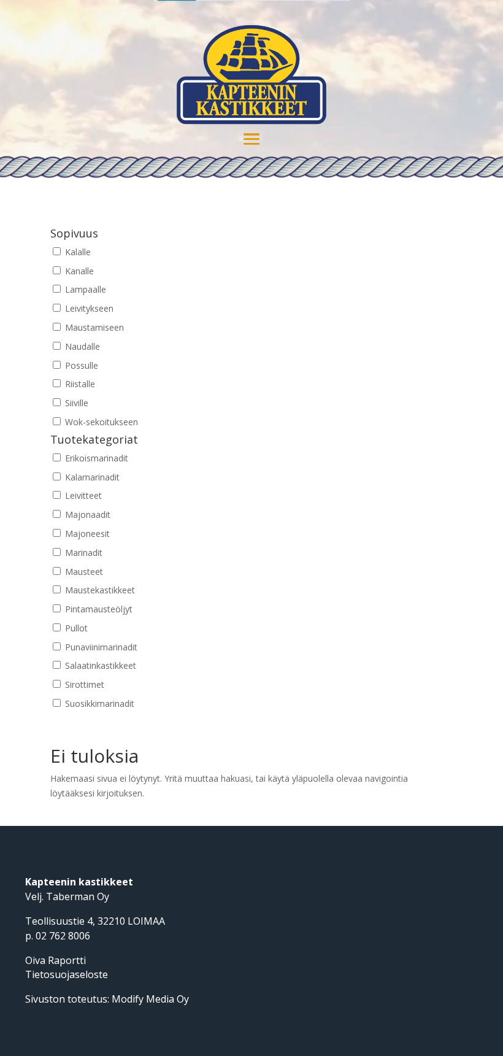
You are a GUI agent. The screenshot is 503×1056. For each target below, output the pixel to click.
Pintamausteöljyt (97, 609)
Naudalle (81, 346)
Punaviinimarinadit (100, 647)
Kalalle (77, 252)
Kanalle (78, 271)
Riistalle (79, 384)
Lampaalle (84, 289)
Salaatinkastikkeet (99, 665)
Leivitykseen (88, 308)
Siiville (75, 403)
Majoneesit (86, 533)
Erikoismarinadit (95, 458)
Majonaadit (86, 514)
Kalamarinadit (91, 477)
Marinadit (82, 552)
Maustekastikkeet (99, 590)
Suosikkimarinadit (98, 703)
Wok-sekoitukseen (100, 422)
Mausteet (83, 571)
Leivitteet (82, 495)
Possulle (80, 365)
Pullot (75, 628)
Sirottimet (83, 684)
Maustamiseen (93, 327)
